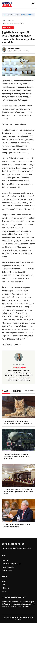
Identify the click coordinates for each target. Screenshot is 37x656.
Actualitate (11, 20)
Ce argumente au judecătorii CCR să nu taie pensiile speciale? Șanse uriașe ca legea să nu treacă (18, 491)
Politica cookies (7, 570)
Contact (4, 591)
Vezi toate (29, 390)
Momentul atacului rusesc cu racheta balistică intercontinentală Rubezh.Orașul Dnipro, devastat (17, 456)
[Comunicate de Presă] (7, 4)
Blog (3, 584)
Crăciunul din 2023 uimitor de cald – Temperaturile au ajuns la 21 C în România (18, 422)
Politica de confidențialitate (11, 563)
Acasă (4, 20)
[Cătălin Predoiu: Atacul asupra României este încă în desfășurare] (18, 510)
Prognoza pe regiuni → (26, 14)
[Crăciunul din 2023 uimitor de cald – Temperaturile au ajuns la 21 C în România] (18, 407)
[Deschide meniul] (33, 4)
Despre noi (5, 560)
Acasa (4, 581)
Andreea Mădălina (14, 48)
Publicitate (5, 588)
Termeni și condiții (8, 567)
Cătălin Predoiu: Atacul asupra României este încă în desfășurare (17, 525)
